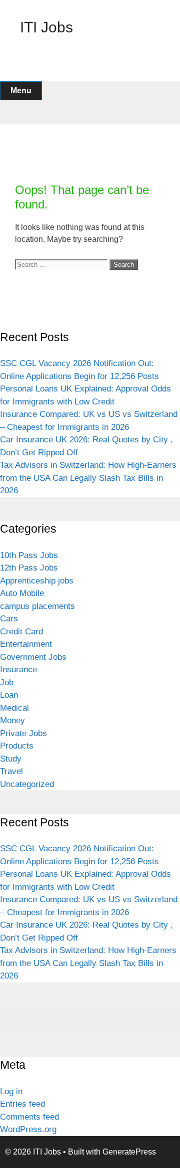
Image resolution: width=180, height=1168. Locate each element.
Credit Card (21, 631)
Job (7, 682)
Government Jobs (33, 657)
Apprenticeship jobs (37, 580)
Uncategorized (27, 784)
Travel (11, 771)
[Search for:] (62, 264)
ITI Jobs (46, 27)
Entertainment (26, 644)
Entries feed (22, 1104)
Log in (11, 1091)
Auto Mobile (22, 593)
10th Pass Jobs (29, 555)
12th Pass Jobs (29, 568)
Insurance (18, 669)
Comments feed (29, 1117)
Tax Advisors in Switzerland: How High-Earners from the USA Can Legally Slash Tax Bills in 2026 (88, 477)
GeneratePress (129, 1152)
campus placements (37, 606)
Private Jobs (23, 733)
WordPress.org (28, 1129)
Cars (9, 618)
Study (11, 759)
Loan (9, 695)
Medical (14, 708)
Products (17, 746)
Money (12, 720)
